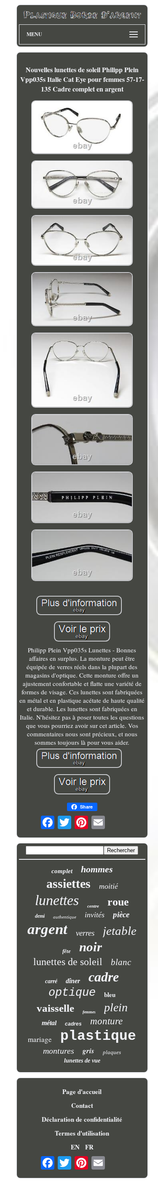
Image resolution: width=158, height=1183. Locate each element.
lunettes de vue (82, 1060)
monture (106, 1021)
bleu (109, 994)
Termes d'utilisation (82, 1133)
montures (58, 1050)
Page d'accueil (82, 1091)
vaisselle (55, 1008)
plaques (112, 1052)
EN (75, 1147)
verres (85, 933)
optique (72, 993)
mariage (40, 1039)
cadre (103, 976)
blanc (121, 962)
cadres (73, 1024)
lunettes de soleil (67, 961)
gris (88, 1051)
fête (66, 951)
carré (51, 981)
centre (93, 905)
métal (49, 1022)
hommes (97, 869)
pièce (121, 914)
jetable (120, 930)
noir (90, 947)
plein (116, 1007)
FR (89, 1147)
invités (94, 915)
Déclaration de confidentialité (82, 1119)
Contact (82, 1105)
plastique (98, 1036)
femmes (89, 1012)
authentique (64, 916)
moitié (108, 886)
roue (118, 902)
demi (40, 916)
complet (61, 871)
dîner (73, 980)
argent (47, 929)
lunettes (57, 900)
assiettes (68, 883)
